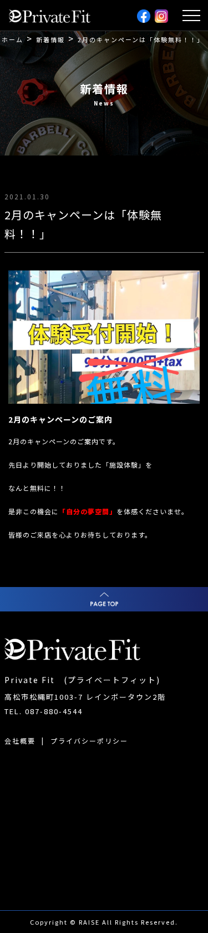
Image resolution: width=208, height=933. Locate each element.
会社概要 (19, 740)
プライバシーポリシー (89, 740)
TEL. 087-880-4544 (43, 711)
